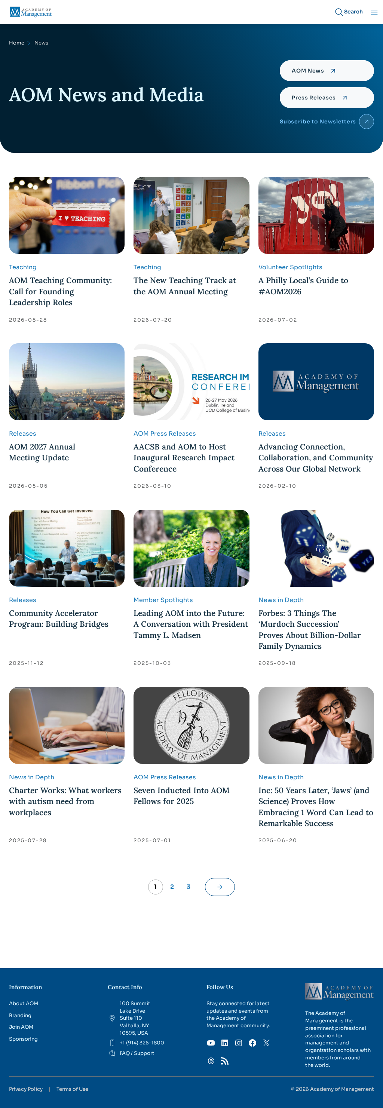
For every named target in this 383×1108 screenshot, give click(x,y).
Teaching (23, 267)
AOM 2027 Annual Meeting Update (42, 452)
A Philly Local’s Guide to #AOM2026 (303, 285)
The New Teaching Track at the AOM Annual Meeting (185, 285)
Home (16, 43)
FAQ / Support (137, 1053)
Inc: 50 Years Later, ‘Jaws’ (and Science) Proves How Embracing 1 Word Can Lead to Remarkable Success (315, 806)
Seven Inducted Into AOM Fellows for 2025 (182, 795)
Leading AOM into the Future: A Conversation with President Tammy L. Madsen (191, 624)
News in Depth (281, 600)
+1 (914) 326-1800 (142, 1043)
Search (353, 11)
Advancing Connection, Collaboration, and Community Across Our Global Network (315, 458)
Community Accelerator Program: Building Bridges (58, 618)
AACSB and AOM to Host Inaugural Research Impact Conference (184, 458)
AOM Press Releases (165, 434)
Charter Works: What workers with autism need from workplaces (65, 801)
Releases (22, 434)
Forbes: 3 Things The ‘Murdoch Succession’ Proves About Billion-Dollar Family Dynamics (309, 629)
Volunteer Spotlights (290, 267)
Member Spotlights (163, 600)
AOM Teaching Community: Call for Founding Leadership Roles (60, 291)
